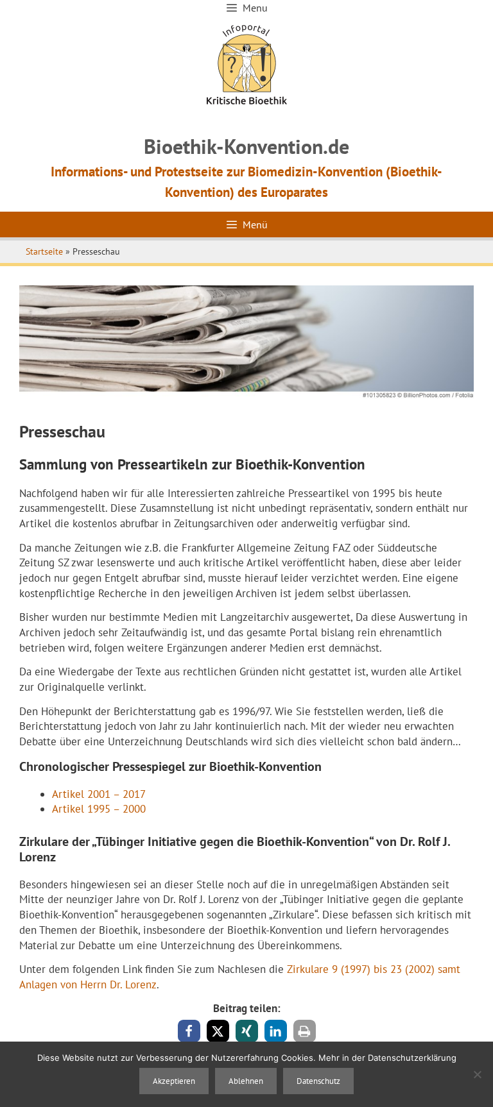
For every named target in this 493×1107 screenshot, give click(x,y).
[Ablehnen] (477, 1074)
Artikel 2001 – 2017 (99, 794)
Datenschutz (318, 1081)
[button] (189, 1031)
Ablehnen (246, 1081)
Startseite (44, 251)
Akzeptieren (174, 1081)
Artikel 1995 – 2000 (99, 809)
